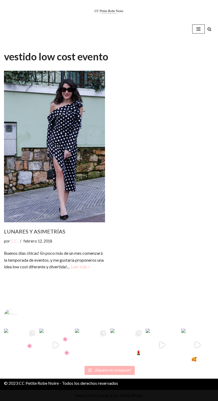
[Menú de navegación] (198, 29)
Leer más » (80, 266)
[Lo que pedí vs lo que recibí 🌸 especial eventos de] (55, 345)
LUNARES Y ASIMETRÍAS (34, 231)
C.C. (14, 241)
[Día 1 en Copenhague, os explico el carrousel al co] (91, 345)
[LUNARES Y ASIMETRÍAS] (54, 146)
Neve (80, 395)
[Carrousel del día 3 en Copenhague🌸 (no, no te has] (20, 345)
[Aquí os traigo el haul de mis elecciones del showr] (197, 345)
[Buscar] (209, 29)
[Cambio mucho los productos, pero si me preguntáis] (162, 345)
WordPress (132, 395)
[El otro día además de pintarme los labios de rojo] (126, 345)
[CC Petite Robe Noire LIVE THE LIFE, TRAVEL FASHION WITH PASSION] (109, 12)
